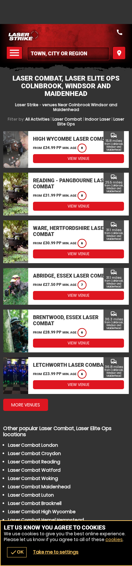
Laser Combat (67, 119)
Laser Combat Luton (31, 495)
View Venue (78, 158)
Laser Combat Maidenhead (39, 486)
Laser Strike (26, 104)
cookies (114, 539)
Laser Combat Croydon (34, 453)
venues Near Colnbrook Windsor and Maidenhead (79, 107)
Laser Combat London (33, 445)
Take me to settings (55, 552)
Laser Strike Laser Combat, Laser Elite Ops (66, 35)
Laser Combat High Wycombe (42, 511)
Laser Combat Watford (34, 470)
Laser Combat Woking (33, 478)
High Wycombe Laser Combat (72, 139)
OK (17, 552)
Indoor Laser (98, 119)
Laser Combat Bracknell (35, 503)
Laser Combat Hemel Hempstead (46, 520)
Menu (15, 53)
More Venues (25, 405)
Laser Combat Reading (34, 462)
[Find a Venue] (68, 53)
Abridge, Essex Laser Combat (72, 276)
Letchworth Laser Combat (69, 365)
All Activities (37, 119)
